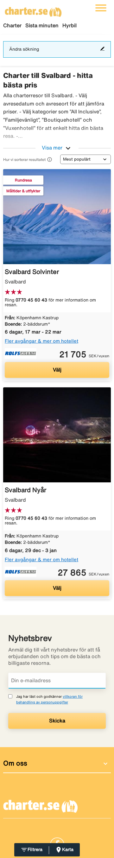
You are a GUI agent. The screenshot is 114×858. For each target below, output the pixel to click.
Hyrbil (69, 25)
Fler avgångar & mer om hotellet (41, 341)
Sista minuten (42, 25)
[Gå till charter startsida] (33, 9)
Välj (57, 369)
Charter (12, 25)
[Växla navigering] (100, 8)
